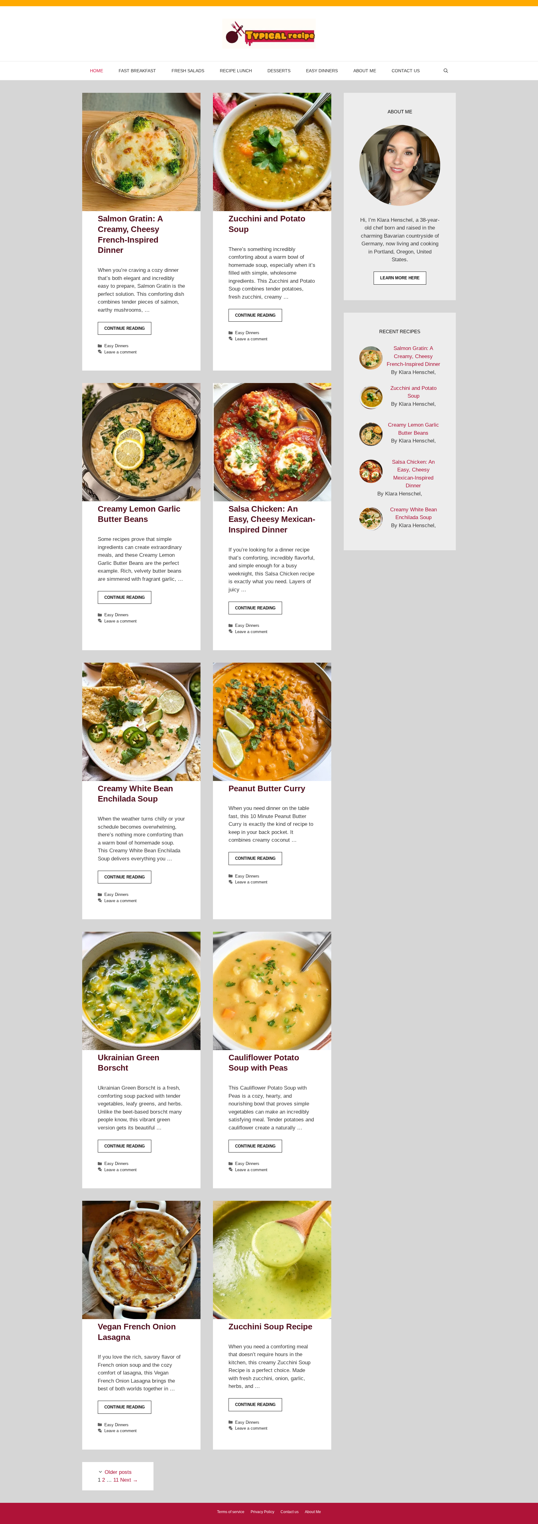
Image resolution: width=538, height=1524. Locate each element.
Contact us (406, 70)
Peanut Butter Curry (267, 788)
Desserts (278, 70)
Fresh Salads (188, 70)
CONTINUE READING (124, 328)
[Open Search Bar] (446, 70)
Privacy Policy (262, 1512)
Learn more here (400, 278)
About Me (364, 70)
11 (116, 1480)
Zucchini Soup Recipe (270, 1326)
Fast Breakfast (137, 70)
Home (96, 70)
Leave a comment (120, 352)
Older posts (118, 1472)
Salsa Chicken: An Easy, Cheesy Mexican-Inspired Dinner (272, 519)
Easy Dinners (322, 70)
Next (129, 1480)
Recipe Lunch (236, 70)
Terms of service (230, 1512)
